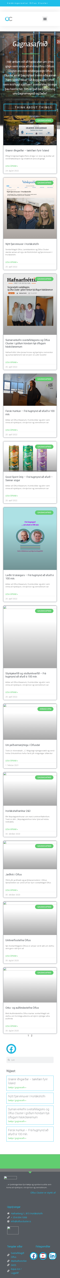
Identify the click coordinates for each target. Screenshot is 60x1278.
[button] (45, 18)
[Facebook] (33, 1256)
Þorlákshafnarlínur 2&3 (18, 810)
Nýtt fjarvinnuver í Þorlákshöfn (22, 244)
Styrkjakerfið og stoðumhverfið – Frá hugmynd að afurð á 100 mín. (25, 675)
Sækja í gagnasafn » (17, 1087)
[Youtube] (43, 1256)
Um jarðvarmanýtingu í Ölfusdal (22, 745)
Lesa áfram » (11, 166)
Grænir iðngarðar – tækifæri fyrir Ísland (27, 150)
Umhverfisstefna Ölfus (18, 940)
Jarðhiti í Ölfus (13, 874)
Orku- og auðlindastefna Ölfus (22, 1007)
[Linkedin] (52, 1256)
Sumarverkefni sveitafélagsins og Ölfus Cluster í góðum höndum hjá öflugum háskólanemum (27, 343)
